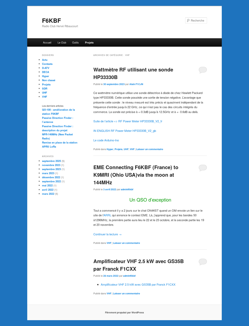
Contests (47, 64)
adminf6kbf (127, 189)
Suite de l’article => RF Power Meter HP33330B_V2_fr (127, 121)
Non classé (48, 80)
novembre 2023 (51, 165)
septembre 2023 (51, 169)
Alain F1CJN (136, 84)
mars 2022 (48, 194)
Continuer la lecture (107, 234)
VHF (132, 149)
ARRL (107, 215)
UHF (126, 149)
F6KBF (51, 20)
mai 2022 (47, 185)
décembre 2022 (51, 177)
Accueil (47, 42)
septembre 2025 (51, 161)
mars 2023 (48, 173)
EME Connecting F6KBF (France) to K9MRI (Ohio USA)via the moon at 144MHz (135, 174)
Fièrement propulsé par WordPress (124, 312)
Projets (89, 42)
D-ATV (45, 68)
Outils (75, 42)
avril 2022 (47, 189)
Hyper (110, 149)
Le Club (62, 42)
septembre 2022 (51, 181)
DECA (45, 72)
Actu (44, 60)
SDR (44, 88)
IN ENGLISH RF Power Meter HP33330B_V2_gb (124, 131)
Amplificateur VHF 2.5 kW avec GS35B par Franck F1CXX (138, 284)
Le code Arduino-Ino (106, 140)
